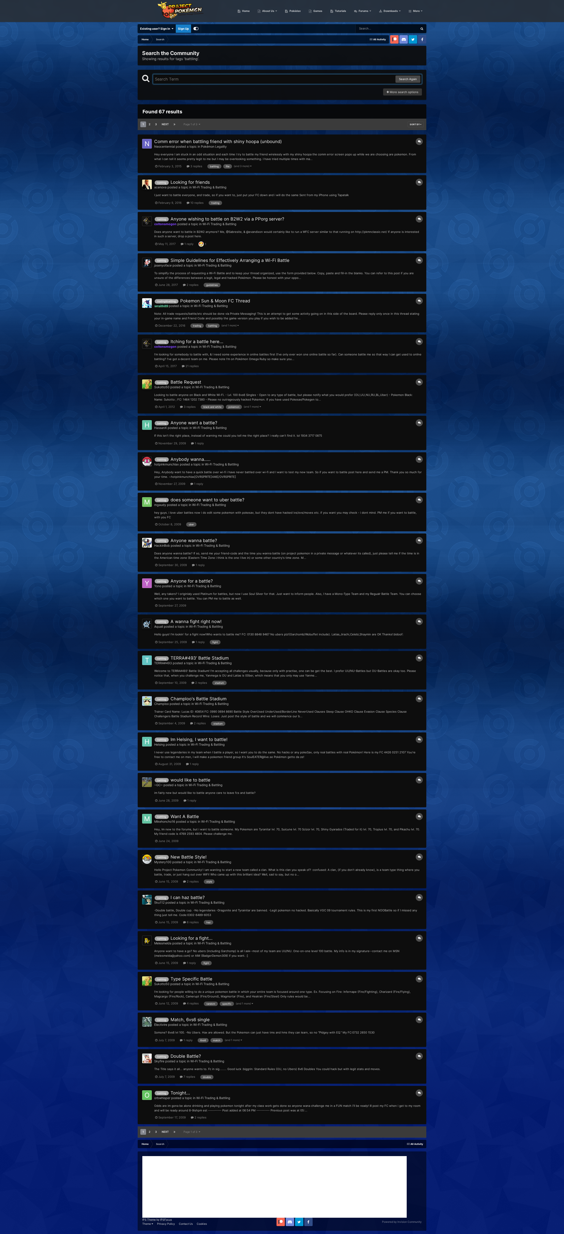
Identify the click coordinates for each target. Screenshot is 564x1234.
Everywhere (404, 28)
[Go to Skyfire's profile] (147, 1058)
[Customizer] (196, 28)
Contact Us (186, 1223)
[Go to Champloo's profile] (147, 701)
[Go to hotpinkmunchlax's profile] (147, 461)
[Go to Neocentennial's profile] (147, 144)
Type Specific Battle (191, 979)
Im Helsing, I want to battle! (199, 739)
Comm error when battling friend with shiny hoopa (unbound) (218, 141)
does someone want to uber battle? (207, 499)
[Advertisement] (274, 1187)
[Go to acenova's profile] (147, 184)
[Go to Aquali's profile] (147, 624)
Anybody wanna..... (191, 459)
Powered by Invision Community (402, 1221)
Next (165, 124)
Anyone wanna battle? (194, 540)
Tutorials (340, 11)
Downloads (390, 11)
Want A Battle (185, 816)
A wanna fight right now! (196, 621)
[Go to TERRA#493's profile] (147, 660)
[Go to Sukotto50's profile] (147, 384)
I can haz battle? (188, 897)
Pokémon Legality (214, 146)
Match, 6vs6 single (190, 1019)
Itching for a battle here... (197, 341)
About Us (268, 11)
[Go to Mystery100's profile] (147, 859)
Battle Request (186, 382)
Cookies (202, 1223)
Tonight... (180, 1093)
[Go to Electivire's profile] (147, 1022)
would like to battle (190, 780)
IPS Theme (149, 1219)
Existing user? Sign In (155, 28)
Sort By (415, 124)
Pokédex (295, 11)
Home (245, 11)
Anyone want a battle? (194, 422)
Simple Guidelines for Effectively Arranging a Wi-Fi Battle (230, 260)
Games (317, 11)
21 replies (192, 366)
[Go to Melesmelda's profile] (147, 940)
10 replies (196, 202)
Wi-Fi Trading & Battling (209, 187)
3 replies (195, 166)
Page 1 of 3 (191, 124)
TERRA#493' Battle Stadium (200, 658)
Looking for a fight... (192, 938)
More (416, 11)
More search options (403, 92)
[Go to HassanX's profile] (147, 425)
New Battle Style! (189, 857)
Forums (363, 11)
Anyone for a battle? (192, 581)
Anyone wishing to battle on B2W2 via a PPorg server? (227, 219)
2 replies (192, 285)
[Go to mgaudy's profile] (147, 502)
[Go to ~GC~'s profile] (147, 782)
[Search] (422, 28)
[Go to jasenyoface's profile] (147, 262)
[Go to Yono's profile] (147, 583)
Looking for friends (190, 182)
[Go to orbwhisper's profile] (147, 1095)
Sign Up (183, 28)
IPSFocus (166, 1219)
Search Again (408, 79)
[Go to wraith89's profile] (147, 303)
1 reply (188, 244)
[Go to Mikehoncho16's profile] (147, 819)
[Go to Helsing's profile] (147, 742)
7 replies (189, 1076)
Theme (147, 1223)
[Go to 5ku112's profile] (147, 900)
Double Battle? (186, 1056)
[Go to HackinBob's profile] (147, 543)
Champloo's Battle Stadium (198, 698)
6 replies (192, 922)
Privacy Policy (166, 1223)
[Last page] (174, 124)
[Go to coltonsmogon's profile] (147, 221)
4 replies (192, 1003)
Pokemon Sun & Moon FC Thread (215, 300)
